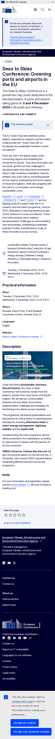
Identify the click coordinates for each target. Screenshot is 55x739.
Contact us (8, 583)
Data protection (10, 599)
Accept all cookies (24, 722)
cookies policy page (22, 701)
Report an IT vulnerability (15, 649)
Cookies (6, 661)
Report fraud (9, 604)
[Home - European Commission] (9, 9)
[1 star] (6, 515)
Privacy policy (9, 666)
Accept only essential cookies (31, 731)
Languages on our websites (17, 655)
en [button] (35, 9)
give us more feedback (19, 522)
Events (8, 61)
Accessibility (9, 678)
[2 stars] (8, 515)
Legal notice (8, 672)
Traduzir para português (22, 37)
